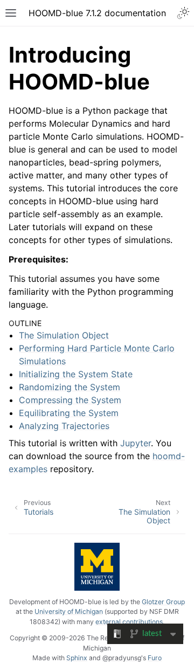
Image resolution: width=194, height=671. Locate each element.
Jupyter (135, 443)
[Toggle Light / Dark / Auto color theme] (183, 12)
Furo (155, 658)
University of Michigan (68, 611)
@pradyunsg (121, 658)
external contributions (129, 622)
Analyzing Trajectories (64, 425)
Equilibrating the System (69, 412)
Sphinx (76, 658)
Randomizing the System (69, 387)
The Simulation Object (64, 335)
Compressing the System (70, 400)
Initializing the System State (76, 374)
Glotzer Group (163, 602)
